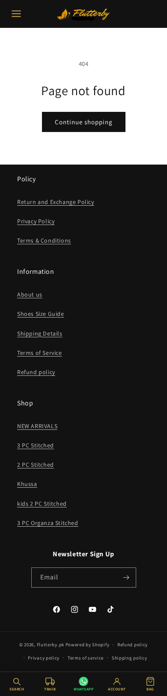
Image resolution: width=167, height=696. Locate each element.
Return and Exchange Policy (55, 202)
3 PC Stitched (35, 445)
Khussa (27, 484)
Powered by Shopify (88, 645)
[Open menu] (16, 13)
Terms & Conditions (44, 240)
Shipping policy (129, 658)
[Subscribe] (126, 577)
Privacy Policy (35, 221)
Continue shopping (84, 122)
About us (29, 294)
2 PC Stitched (35, 464)
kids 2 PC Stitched (42, 503)
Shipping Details (40, 333)
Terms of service (86, 658)
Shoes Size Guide (40, 314)
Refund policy (36, 372)
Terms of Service (39, 353)
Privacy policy (44, 658)
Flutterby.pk (50, 645)
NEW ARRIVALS (37, 426)
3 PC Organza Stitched (47, 523)
